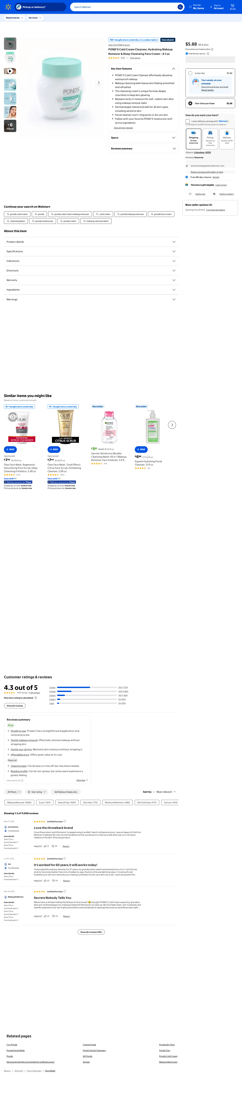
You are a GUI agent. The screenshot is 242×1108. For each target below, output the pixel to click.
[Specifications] (174, 251)
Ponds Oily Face (167, 1044)
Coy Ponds (12, 1044)
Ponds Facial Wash (16, 1050)
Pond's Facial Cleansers (94, 1050)
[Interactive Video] (10, 43)
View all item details (123, 127)
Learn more (221, 185)
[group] (124, 58)
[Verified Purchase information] (64, 821)
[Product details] (174, 241)
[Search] (180, 7)
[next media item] (99, 83)
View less (80, 780)
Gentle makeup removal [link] (24, 740)
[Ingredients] (174, 289)
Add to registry (226, 194)
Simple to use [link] (18, 730)
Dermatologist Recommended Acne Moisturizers (30, 1062)
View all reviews (15, 705)
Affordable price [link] (20, 754)
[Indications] (174, 261)
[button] (197, 7)
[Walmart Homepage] (8, 7)
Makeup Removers (168, 1062)
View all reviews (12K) (91, 932)
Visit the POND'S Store (119, 45)
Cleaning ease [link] (18, 765)
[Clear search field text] (173, 7)
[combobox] (127, 7)
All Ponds (87, 1056)
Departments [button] (12, 17)
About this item (15, 231)
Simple (86, 1062)
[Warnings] (174, 299)
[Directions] (174, 270)
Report (66, 846)
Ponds (10, 1056)
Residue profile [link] (19, 771)
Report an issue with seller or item (207, 172)
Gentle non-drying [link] (21, 749)
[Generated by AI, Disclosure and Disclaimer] (22, 780)
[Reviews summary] (127, 58)
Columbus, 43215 (202, 152)
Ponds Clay (164, 1050)
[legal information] (212, 49)
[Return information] (207, 53)
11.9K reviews (34, 693)
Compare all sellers (215, 209)
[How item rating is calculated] (35, 697)
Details (216, 177)
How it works (207, 90)
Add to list (200, 194)
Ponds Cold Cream (168, 1056)
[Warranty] (174, 280)
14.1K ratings (135, 58)
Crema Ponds (89, 1044)
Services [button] (33, 17)
